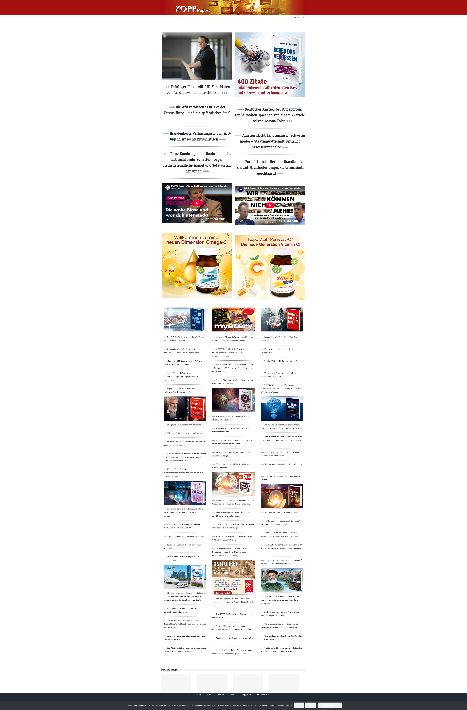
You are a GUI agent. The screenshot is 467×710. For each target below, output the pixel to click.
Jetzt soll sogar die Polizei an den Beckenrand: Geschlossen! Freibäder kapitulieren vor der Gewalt (281, 440)
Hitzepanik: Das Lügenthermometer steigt (185, 425)
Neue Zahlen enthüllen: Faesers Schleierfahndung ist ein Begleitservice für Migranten (181, 376)
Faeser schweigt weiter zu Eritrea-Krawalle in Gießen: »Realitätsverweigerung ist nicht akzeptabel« (183, 512)
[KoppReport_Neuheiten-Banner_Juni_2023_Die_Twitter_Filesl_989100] (185, 308)
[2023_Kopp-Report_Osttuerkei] (233, 560)
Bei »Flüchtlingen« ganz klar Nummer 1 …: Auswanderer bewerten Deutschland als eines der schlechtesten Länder (280, 388)
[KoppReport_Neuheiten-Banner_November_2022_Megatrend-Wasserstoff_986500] (185, 565)
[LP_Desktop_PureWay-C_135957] (270, 236)
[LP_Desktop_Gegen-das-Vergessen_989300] (270, 33)
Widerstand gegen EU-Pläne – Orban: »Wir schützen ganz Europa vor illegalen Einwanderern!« (233, 602)
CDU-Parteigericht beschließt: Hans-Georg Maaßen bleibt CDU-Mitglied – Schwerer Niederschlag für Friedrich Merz (185, 624)
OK (299, 705)
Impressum (221, 695)
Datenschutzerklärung (263, 695)
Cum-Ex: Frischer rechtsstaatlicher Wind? (185, 536)
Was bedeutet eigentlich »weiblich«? (280, 512)
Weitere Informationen (329, 705)
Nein (311, 705)
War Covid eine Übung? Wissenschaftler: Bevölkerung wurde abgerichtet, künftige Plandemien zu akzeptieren (230, 552)
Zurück (296, 17)
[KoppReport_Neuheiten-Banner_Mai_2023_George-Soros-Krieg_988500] (282, 308)
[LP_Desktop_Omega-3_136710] (197, 234)
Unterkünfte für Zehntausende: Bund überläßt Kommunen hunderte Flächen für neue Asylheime (281, 548)
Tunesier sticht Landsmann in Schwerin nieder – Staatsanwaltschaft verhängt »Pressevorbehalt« (272, 141)
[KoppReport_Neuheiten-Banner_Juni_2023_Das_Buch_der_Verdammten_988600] (233, 389)
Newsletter (233, 695)
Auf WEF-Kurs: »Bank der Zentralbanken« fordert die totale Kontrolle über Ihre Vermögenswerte (230, 352)
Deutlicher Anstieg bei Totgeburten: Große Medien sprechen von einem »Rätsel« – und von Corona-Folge (270, 115)
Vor (303, 17)
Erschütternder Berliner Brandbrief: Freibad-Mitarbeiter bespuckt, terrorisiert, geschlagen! (270, 167)
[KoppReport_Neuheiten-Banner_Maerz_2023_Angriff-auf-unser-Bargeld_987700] (185, 481)
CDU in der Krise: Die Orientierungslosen (184, 433)
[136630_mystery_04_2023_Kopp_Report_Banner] (233, 308)
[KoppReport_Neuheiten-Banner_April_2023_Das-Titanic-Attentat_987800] (282, 397)
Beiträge (198, 695)
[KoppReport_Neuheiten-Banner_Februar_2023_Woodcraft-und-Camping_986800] (282, 569)
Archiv (209, 695)
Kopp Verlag (246, 695)
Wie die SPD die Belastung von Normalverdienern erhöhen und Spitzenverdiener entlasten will (183, 472)
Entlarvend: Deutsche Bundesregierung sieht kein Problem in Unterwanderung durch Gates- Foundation (280, 600)
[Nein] (464, 705)
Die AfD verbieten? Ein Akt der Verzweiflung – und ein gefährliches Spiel (197, 113)
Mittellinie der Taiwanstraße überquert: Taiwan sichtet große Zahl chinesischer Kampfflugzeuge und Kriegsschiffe (233, 368)
